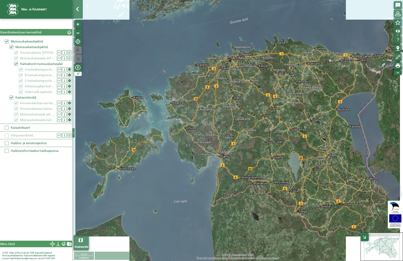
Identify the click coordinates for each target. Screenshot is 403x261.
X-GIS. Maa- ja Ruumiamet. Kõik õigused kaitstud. (27, 252)
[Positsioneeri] (78, 41)
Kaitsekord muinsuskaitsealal (41, 64)
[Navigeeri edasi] (78, 59)
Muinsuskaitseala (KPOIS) (37, 58)
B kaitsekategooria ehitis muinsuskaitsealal (40, 75)
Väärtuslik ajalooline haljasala (40, 92)
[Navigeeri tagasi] (78, 50)
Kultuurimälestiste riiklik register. (40, 255)
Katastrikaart (20, 127)
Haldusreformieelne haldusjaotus (35, 151)
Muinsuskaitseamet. (12, 255)
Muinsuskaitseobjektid (27, 41)
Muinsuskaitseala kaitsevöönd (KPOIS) (37, 120)
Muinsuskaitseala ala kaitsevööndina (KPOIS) (37, 114)
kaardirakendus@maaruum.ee (25, 258)
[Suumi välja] (78, 33)
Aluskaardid (81, 246)
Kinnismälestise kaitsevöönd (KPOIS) (37, 109)
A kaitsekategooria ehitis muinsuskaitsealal (40, 69)
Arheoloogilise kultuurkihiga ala (40, 86)
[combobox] (36, 24)
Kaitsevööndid (25, 97)
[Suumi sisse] (78, 24)
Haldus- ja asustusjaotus (29, 143)
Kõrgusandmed (22, 135)
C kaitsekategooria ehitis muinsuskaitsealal (40, 80)
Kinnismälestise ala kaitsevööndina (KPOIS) (37, 103)
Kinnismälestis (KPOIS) (36, 52)
